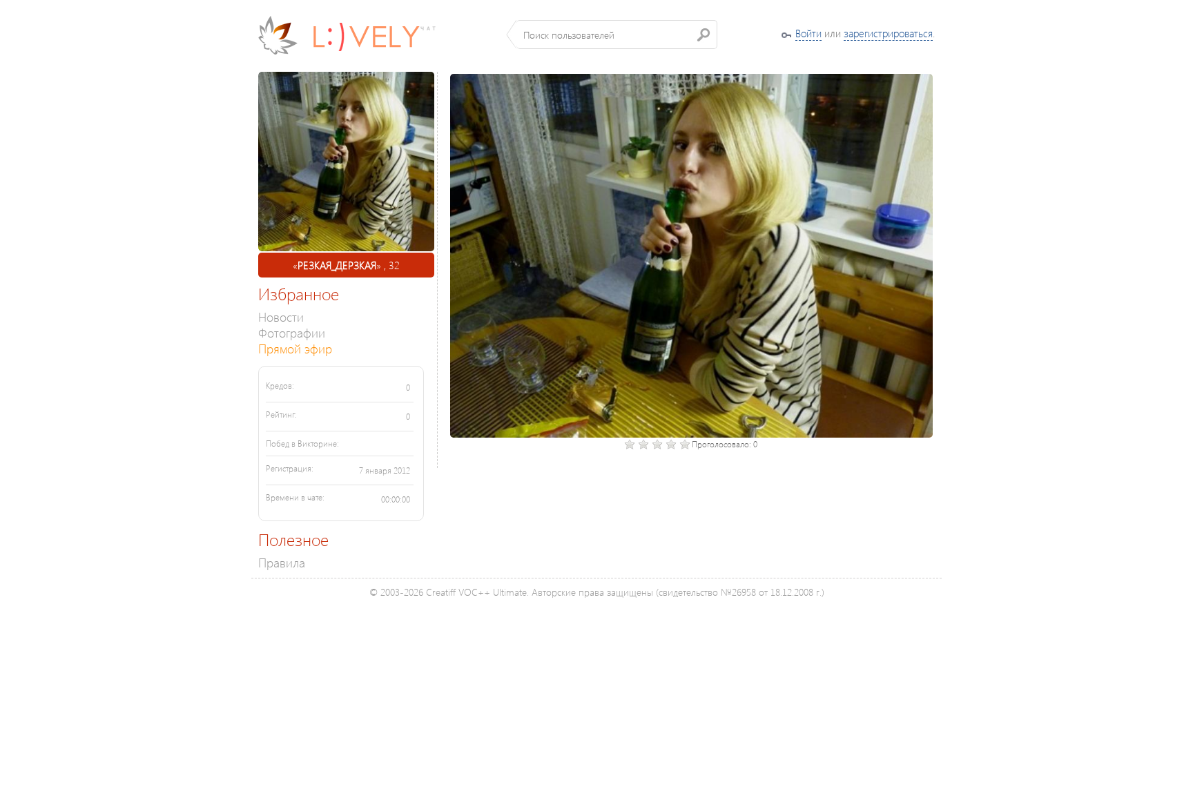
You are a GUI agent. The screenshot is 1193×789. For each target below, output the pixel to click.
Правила (281, 562)
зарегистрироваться (888, 33)
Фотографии (291, 332)
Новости (281, 316)
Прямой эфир (295, 348)
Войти (808, 33)
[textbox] (616, 34)
